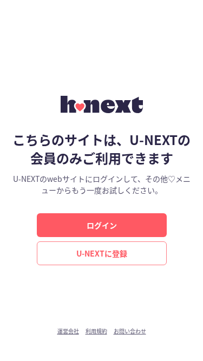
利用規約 (96, 331)
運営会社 (68, 331)
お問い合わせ (130, 331)
